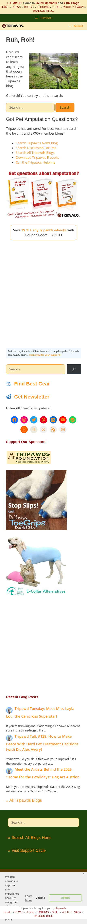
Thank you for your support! (44, 354)
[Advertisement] (43, 290)
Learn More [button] (29, 898)
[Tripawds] (14, 26)
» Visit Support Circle (27, 850)
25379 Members (46, 3)
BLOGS (29, 7)
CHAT (56, 7)
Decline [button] (40, 897)
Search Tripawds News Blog (37, 143)
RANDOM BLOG (43, 11)
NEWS (17, 7)
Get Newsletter (31, 397)
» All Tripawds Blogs (24, 800)
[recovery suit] (36, 595)
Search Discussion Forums (36, 148)
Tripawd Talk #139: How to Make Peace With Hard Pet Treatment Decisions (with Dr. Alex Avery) (42, 743)
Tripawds (61, 908)
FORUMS (43, 7)
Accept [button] (65, 897)
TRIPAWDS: (14, 3)
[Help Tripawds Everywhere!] (29, 463)
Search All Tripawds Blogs (35, 152)
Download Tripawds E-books (37, 157)
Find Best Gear (32, 383)
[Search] (74, 369)
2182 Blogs (71, 3)
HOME (5, 7)
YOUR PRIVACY (73, 7)
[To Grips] (36, 529)
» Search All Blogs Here (29, 837)
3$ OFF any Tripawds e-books (44, 230)
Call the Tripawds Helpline (35, 162)
